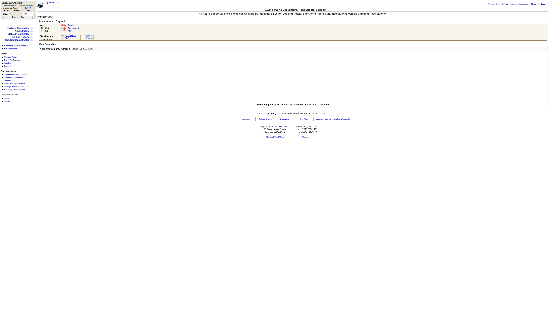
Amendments (22, 31)
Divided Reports (21, 37)
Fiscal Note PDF (70, 37)
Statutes (7, 63)
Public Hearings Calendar (14, 84)
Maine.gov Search (323, 119)
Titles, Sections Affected (16, 40)
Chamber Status (10, 57)
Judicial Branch (265, 119)
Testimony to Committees (14, 89)
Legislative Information (519, 4)
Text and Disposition (18, 28)
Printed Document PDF (73, 27)
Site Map (304, 119)
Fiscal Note (87, 37)
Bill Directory (10, 48)
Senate (7, 101)
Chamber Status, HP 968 (498, 4)
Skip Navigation (52, 2)
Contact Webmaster (342, 119)
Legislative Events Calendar (15, 75)
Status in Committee (19, 34)
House (6, 98)
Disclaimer (284, 119)
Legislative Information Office (274, 126)
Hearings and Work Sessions (16, 86)
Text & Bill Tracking (12, 60)
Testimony (8, 66)
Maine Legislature (538, 4)
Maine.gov (246, 119)
